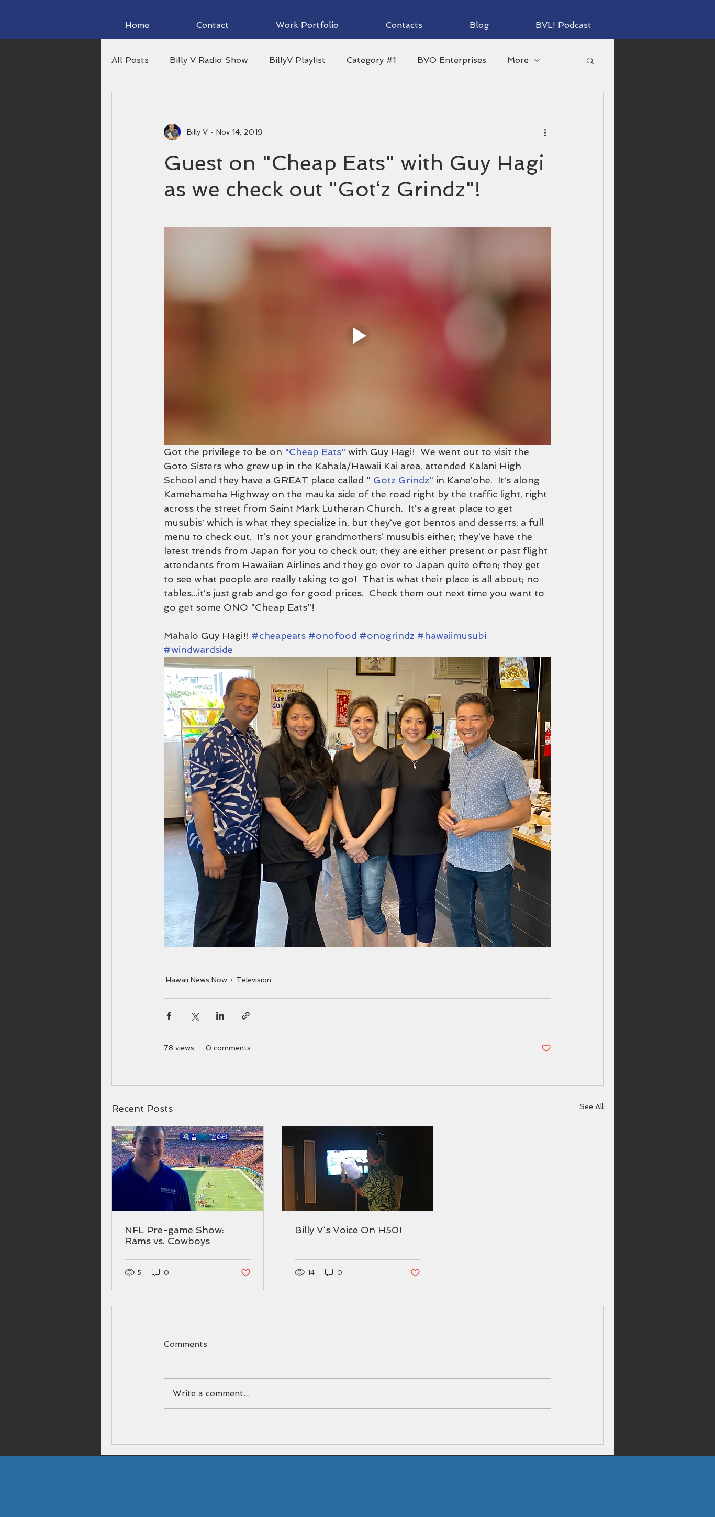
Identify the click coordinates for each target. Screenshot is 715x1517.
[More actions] (545, 132)
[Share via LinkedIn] (220, 1016)
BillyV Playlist (297, 60)
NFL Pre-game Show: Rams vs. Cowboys (174, 1235)
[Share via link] (246, 1016)
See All (591, 1106)
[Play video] (357, 336)
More (518, 60)
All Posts (130, 60)
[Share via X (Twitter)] (194, 1016)
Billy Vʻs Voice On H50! (348, 1229)
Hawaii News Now (196, 980)
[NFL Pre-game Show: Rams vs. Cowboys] (187, 1168)
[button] (590, 60)
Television (253, 980)
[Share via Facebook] (169, 1016)
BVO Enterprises (451, 60)
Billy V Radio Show (209, 60)
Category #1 (371, 60)
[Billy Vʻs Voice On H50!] (357, 1168)
